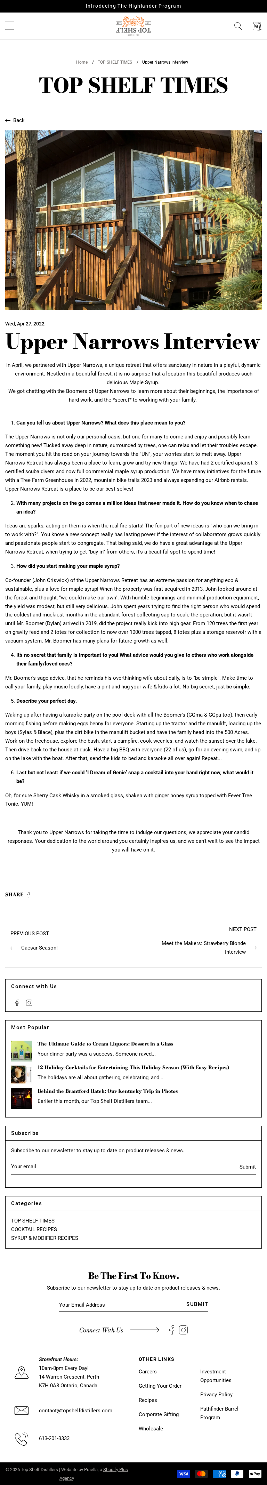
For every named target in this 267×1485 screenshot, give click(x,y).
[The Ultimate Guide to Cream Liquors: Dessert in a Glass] (21, 1051)
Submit (248, 1167)
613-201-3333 (54, 1438)
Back (19, 120)
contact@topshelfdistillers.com (75, 1410)
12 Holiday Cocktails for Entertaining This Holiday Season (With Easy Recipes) (133, 1067)
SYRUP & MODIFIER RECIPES (44, 1238)
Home (82, 62)
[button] (9, 26)
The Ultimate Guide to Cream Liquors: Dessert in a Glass (105, 1044)
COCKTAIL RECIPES (34, 1229)
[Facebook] (17, 1003)
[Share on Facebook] (28, 895)
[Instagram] (29, 1003)
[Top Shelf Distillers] (133, 26)
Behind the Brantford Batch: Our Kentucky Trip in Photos (108, 1091)
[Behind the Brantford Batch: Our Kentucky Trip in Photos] (21, 1098)
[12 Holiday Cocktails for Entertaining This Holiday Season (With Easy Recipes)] (21, 1074)
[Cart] (257, 26)
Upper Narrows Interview (165, 62)
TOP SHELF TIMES (115, 62)
